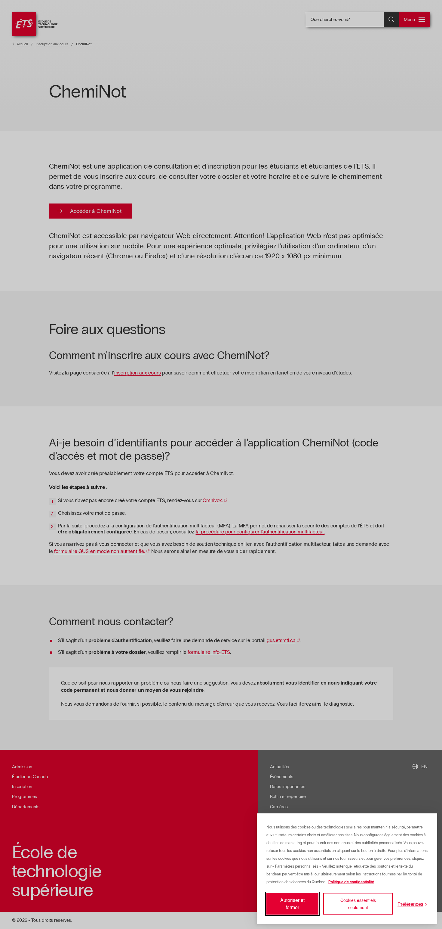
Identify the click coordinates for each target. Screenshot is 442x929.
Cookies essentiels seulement (358, 903)
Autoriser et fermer (292, 903)
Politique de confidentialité (351, 882)
